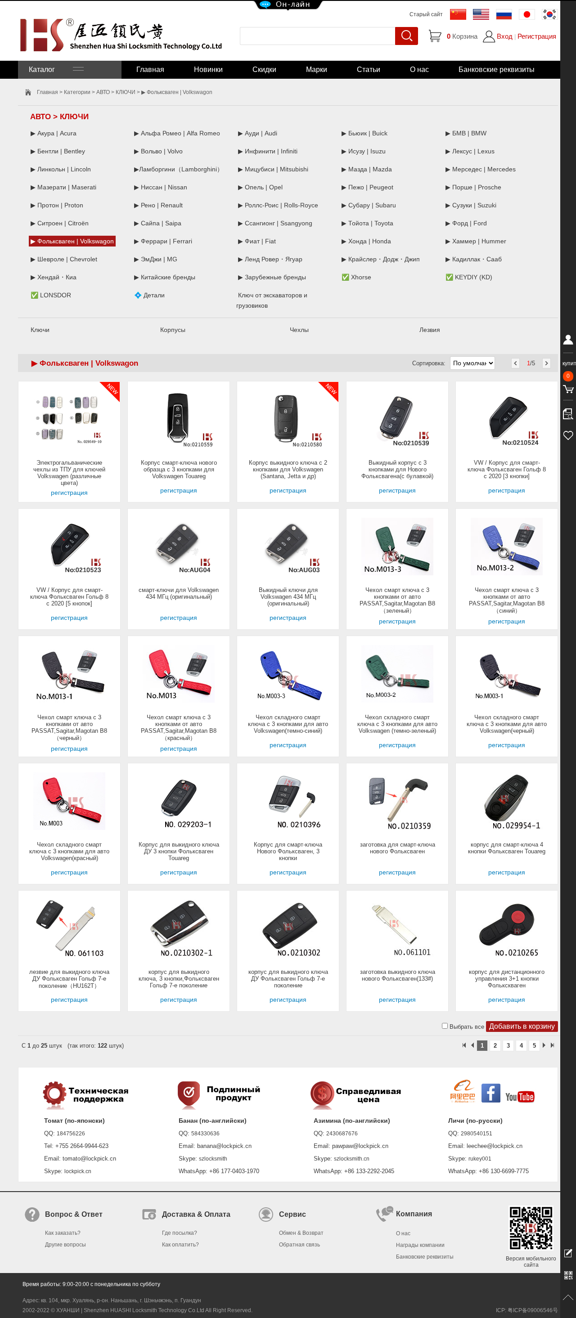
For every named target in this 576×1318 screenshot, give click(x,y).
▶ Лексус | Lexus (470, 151)
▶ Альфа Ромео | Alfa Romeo (177, 133)
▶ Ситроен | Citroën (60, 223)
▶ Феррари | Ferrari (163, 241)
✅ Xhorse (356, 277)
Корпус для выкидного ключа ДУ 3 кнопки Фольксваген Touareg (179, 851)
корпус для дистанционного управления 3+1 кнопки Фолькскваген (506, 978)
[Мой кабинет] (568, 341)
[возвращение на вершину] (568, 1298)
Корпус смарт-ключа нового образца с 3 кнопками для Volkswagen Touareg (179, 469)
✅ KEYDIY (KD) (469, 277)
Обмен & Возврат (301, 1233)
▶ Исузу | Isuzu (364, 151)
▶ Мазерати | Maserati (63, 187)
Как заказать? (63, 1233)
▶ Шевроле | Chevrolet (64, 259)
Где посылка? (179, 1233)
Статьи (368, 69)
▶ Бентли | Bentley (58, 151)
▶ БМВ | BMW (466, 133)
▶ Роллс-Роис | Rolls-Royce (278, 205)
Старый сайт (426, 14)
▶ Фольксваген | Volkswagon (72, 241)
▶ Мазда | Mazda (367, 169)
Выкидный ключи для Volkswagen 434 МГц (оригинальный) (288, 597)
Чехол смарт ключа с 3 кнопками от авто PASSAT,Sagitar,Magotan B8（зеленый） (397, 600)
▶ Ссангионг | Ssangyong (275, 223)
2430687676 (342, 1133)
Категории (77, 92)
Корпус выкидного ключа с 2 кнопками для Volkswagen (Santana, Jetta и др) (288, 469)
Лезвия (429, 329)
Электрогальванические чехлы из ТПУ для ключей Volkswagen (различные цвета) (69, 472)
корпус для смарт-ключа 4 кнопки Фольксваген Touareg (506, 848)
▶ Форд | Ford (466, 223)
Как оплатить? (180, 1245)
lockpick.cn (77, 1171)
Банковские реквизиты (497, 69)
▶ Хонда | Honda (366, 241)
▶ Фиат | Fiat (257, 241)
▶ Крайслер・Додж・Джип (381, 259)
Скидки (264, 69)
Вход (505, 36)
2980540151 (476, 1133)
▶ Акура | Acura (53, 133)
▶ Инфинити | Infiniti (267, 151)
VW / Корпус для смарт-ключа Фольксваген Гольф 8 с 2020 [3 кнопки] (507, 469)
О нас (419, 69)
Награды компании (420, 1245)
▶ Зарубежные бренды (272, 277)
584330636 (205, 1133)
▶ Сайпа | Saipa (157, 223)
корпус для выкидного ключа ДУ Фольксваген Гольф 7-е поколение (288, 978)
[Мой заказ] (568, 411)
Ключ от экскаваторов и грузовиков (271, 300)
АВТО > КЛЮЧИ (115, 92)
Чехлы (299, 329)
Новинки (208, 69)
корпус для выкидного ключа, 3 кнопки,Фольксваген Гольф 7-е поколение (179, 978)
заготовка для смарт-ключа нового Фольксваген (397, 848)
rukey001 (479, 1159)
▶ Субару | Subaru (369, 205)
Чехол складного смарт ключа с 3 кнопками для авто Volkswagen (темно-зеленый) (397, 724)
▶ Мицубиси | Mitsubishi (273, 169)
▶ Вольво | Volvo (158, 151)
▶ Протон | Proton (57, 205)
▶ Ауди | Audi (257, 133)
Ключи (40, 329)
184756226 (71, 1133)
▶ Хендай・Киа (53, 277)
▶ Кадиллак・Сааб (474, 259)
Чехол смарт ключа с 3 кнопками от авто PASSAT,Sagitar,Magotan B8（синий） (506, 600)
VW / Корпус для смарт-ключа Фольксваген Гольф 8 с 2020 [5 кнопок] (69, 597)
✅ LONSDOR (51, 295)
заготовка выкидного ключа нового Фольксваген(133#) (397, 975)
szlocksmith (213, 1159)
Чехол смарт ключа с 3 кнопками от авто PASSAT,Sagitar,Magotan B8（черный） (69, 727)
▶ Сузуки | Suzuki (471, 205)
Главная (150, 69)
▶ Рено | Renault (158, 205)
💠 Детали (149, 295)
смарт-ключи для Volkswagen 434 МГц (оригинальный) (179, 593)
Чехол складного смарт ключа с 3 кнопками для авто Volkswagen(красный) (69, 851)
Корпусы (172, 329)
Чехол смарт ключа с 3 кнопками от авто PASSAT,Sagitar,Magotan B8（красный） (178, 727)
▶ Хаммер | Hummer (476, 241)
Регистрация (537, 36)
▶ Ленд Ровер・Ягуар (270, 259)
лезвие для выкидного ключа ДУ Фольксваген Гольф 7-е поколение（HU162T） (69, 978)
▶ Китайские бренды (164, 277)
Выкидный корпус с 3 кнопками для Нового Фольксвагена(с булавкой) (397, 469)
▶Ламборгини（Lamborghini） (178, 169)
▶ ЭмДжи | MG (155, 259)
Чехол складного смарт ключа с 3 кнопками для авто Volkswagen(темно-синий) (288, 724)
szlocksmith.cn (351, 1159)
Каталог (51, 69)
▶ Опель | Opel (260, 187)
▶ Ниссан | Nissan (160, 187)
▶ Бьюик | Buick (364, 133)
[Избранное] (568, 434)
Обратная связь (299, 1245)
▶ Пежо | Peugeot (367, 187)
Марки (316, 69)
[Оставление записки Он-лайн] (568, 1253)
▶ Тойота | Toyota (367, 223)
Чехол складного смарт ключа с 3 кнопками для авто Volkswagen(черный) (507, 724)
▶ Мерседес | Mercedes (481, 169)
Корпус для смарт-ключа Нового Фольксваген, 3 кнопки (288, 851)
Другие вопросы (65, 1245)
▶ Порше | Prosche (473, 187)
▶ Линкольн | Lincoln (61, 169)
